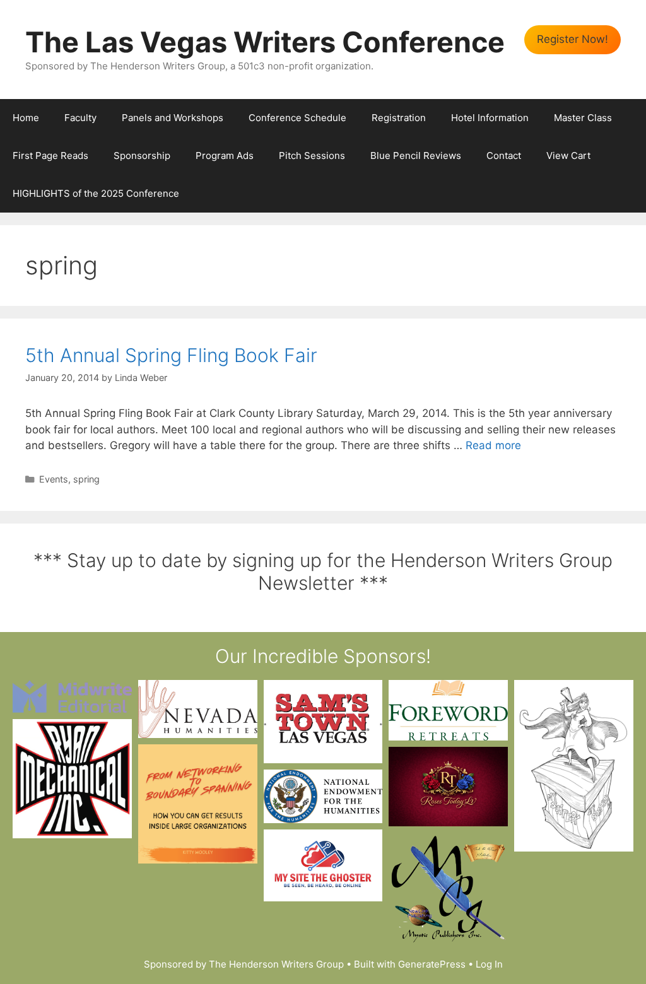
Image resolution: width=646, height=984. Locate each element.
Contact (503, 155)
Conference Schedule (297, 118)
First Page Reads (50, 155)
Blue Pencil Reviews (415, 155)
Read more (493, 445)
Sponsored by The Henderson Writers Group (244, 964)
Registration (399, 118)
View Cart (568, 155)
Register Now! (572, 39)
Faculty (80, 118)
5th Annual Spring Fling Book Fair (171, 355)
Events (53, 479)
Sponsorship (142, 155)
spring (86, 479)
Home (26, 118)
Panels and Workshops (172, 118)
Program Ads (225, 155)
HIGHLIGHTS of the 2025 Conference (96, 193)
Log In (489, 964)
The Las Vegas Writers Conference (265, 42)
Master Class (583, 118)
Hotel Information (490, 118)
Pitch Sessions (312, 155)
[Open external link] (72, 696)
